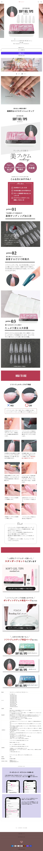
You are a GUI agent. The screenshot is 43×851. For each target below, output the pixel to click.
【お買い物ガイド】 (21, 833)
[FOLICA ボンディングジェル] (20, 632)
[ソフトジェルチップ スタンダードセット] (20, 593)
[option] (21, 21)
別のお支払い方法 (22, 55)
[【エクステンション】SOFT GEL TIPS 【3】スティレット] (20, 672)
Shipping (17, 43)
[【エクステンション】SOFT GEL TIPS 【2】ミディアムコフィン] (20, 656)
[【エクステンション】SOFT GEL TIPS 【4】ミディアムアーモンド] (20, 690)
